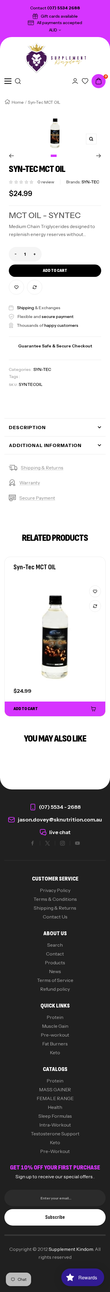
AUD (53, 30)
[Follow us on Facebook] (32, 843)
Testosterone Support (55, 1134)
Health (55, 1107)
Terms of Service (55, 980)
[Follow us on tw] (47, 843)
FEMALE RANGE (55, 1098)
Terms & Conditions (55, 899)
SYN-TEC (42, 369)
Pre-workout (55, 1035)
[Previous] (11, 156)
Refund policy (55, 989)
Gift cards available (59, 16)
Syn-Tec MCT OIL (34, 567)
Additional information (45, 445)
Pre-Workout (55, 1151)
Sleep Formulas (55, 1116)
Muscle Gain (55, 1026)
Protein (55, 1017)
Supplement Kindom (71, 1249)
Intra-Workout (55, 1125)
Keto (55, 1052)
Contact (55, 954)
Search (55, 945)
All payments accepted (59, 22)
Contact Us (55, 917)
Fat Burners (55, 1044)
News (55, 971)
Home (18, 102)
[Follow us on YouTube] (77, 843)
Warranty (29, 483)
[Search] (17, 81)
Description (27, 427)
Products (55, 962)
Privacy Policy (55, 890)
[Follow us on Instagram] (62, 843)
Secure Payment (37, 498)
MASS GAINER (55, 1089)
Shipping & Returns (42, 468)
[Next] (98, 156)
